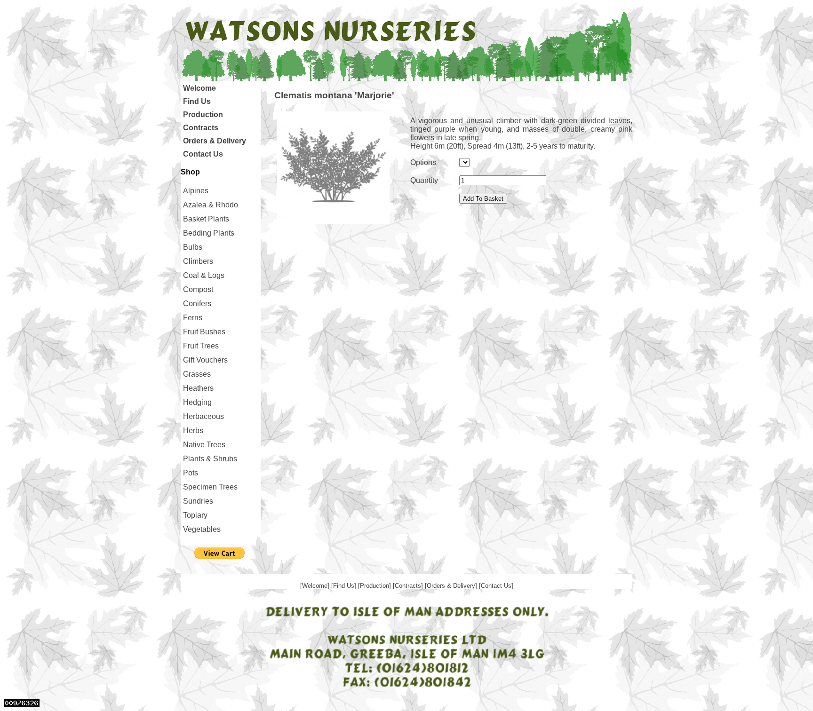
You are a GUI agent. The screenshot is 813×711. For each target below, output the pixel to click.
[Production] (375, 585)
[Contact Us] (496, 585)
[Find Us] (344, 585)
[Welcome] (315, 585)
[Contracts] (409, 585)
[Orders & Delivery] (452, 585)
